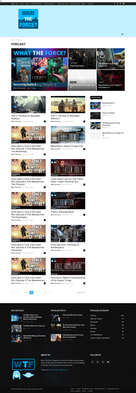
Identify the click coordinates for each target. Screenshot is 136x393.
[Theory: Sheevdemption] (68, 200)
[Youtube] (123, 4)
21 (36, 292)
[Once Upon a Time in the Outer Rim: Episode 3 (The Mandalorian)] (28, 266)
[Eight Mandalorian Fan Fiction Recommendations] (56, 337)
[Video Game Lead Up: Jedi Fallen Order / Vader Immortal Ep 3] (68, 167)
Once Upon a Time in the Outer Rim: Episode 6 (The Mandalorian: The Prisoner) (27, 182)
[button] (122, 34)
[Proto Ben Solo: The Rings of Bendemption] (68, 233)
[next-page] (50, 292)
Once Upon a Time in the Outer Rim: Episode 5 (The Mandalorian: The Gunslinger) (27, 214)
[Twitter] (120, 4)
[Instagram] (117, 4)
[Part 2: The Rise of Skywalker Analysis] (28, 104)
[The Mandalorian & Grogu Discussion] (111, 58)
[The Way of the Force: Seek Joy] (16, 328)
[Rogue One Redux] (82, 58)
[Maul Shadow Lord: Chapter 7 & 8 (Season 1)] (111, 80)
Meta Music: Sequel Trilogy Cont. (67, 146)
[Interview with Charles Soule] (56, 317)
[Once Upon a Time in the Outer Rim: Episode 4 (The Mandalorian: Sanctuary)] (28, 233)
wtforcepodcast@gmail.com (58, 370)
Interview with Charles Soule (72, 315)
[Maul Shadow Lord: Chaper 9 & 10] (82, 80)
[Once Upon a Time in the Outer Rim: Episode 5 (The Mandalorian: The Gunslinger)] (28, 200)
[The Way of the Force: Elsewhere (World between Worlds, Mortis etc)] (16, 317)
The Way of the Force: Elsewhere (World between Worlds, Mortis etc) (32, 317)
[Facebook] (114, 4)
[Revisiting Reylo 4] (39, 69)
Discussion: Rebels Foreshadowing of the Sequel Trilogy (68, 279)
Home (13, 40)
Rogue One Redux (108, 113)
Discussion (17, 81)
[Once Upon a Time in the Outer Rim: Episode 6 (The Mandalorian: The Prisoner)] (28, 167)
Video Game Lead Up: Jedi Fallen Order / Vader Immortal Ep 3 (67, 180)
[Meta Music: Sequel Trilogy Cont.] (68, 134)
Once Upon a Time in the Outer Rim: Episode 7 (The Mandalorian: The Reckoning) (27, 149)
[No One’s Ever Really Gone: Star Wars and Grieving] (56, 327)
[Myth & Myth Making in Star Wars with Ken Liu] (16, 338)
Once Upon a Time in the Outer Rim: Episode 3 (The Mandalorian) (28, 279)
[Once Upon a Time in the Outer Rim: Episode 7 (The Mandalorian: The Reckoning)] (28, 134)
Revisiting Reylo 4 (108, 103)
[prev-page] (13, 292)
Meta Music (54, 142)
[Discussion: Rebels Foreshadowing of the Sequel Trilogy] (68, 266)
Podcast (73, 82)
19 (26, 292)
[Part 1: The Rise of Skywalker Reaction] (68, 104)
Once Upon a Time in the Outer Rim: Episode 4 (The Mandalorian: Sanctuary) (27, 247)
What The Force (16, 121)
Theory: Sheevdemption (62, 212)
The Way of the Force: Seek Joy (34, 326)
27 (45, 292)
